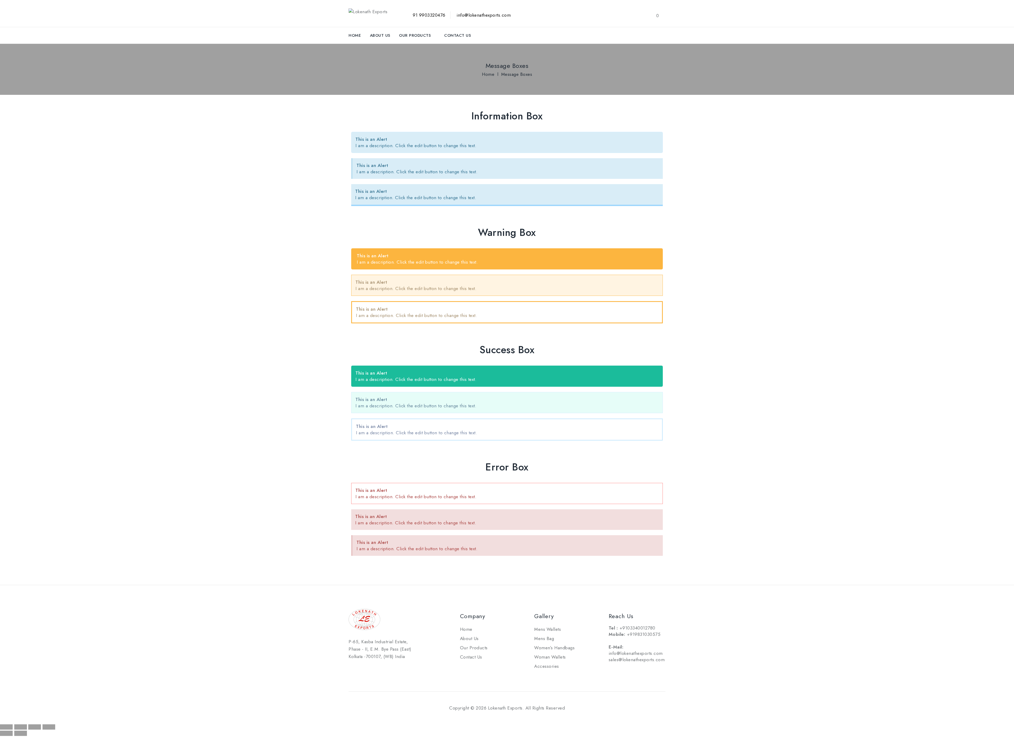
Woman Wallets (550, 657)
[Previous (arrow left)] (6, 733)
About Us (380, 35)
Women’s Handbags (554, 648)
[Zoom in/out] (6, 727)
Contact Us (457, 35)
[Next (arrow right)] (20, 733)
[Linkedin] (378, 669)
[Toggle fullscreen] (20, 727)
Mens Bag (544, 638)
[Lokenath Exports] (368, 11)
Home (355, 35)
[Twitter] (366, 669)
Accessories (546, 666)
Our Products (415, 35)
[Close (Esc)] (49, 727)
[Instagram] (390, 669)
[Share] (34, 727)
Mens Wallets (547, 629)
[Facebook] (354, 669)
